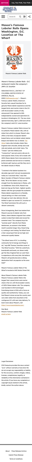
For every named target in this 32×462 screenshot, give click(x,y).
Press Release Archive (18, 451)
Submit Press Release (16, 455)
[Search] (20, 17)
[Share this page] (29, 16)
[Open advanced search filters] (24, 17)
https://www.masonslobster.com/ (12, 305)
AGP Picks (4, 3)
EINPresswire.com (11, 98)
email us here (6, 314)
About (8, 451)
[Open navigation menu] (3, 16)
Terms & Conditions (16, 459)
